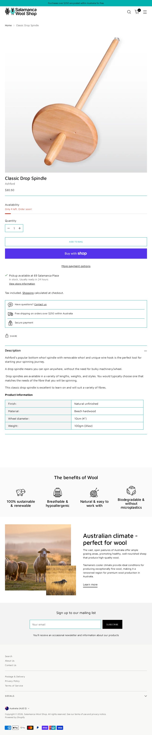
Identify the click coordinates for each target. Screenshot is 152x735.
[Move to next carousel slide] (144, 454)
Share (13, 336)
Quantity (10, 220)
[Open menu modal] (145, 12)
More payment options (76, 266)
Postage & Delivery (15, 676)
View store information (22, 283)
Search (8, 656)
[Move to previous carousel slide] (135, 455)
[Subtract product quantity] (8, 228)
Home (8, 25)
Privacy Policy (12, 681)
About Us (9, 660)
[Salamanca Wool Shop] (21, 12)
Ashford (10, 183)
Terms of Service (14, 685)
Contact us (40, 304)
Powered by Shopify (15, 717)
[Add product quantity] (19, 228)
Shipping (28, 292)
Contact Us (10, 665)
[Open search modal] (129, 12)
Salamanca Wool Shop (35, 714)
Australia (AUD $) (18, 708)
